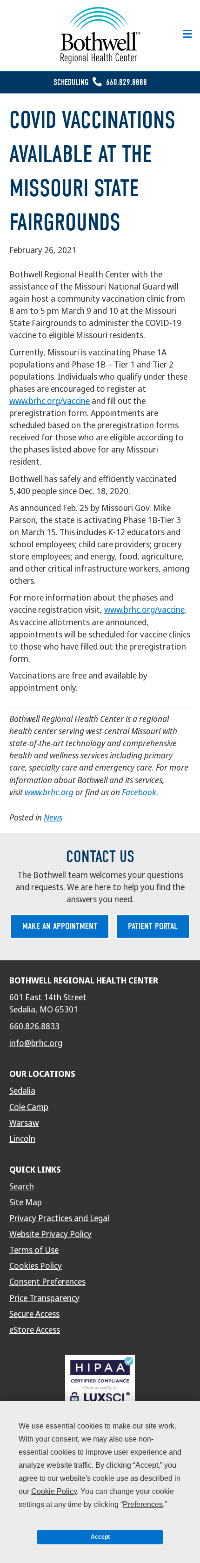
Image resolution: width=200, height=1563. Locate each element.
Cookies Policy (35, 1266)
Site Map (25, 1202)
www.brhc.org (49, 792)
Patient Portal (153, 926)
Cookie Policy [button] (54, 1491)
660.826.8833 (34, 1026)
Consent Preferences (47, 1282)
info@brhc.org (35, 1043)
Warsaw (24, 1123)
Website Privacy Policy (50, 1234)
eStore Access (34, 1330)
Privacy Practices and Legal (59, 1218)
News (53, 817)
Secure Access (34, 1314)
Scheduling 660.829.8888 (100, 82)
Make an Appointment (59, 926)
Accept (100, 1537)
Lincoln (22, 1139)
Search (21, 1187)
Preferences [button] (143, 1504)
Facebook (139, 792)
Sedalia (22, 1091)
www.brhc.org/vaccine (49, 401)
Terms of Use (34, 1250)
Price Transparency (44, 1298)
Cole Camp (28, 1107)
